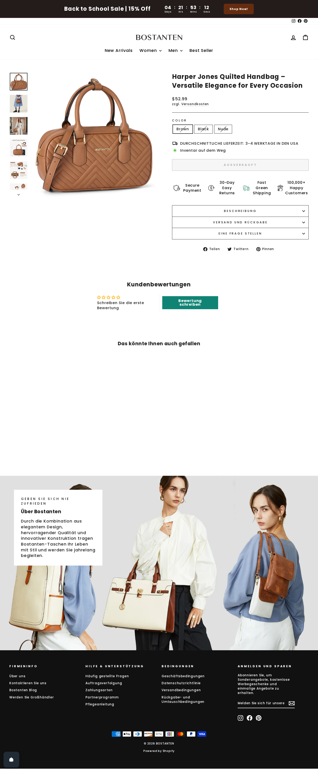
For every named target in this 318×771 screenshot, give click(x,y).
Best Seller (201, 50)
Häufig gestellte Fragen (107, 676)
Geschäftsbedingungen (183, 676)
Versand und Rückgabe (240, 222)
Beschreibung (240, 211)
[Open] (11, 760)
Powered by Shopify (159, 751)
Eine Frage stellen (240, 233)
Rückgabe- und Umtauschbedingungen (183, 699)
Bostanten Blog (23, 690)
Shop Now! (239, 9)
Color (179, 120)
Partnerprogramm (102, 697)
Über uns (17, 676)
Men (174, 50)
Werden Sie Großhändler (31, 697)
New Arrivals (119, 50)
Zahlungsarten (98, 690)
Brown (182, 129)
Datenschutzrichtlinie (181, 683)
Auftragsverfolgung (103, 683)
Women (148, 50)
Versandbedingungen (181, 690)
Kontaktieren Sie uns (28, 683)
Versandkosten (195, 104)
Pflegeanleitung (99, 704)
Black (203, 129)
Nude (223, 129)
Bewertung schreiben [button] (190, 302)
